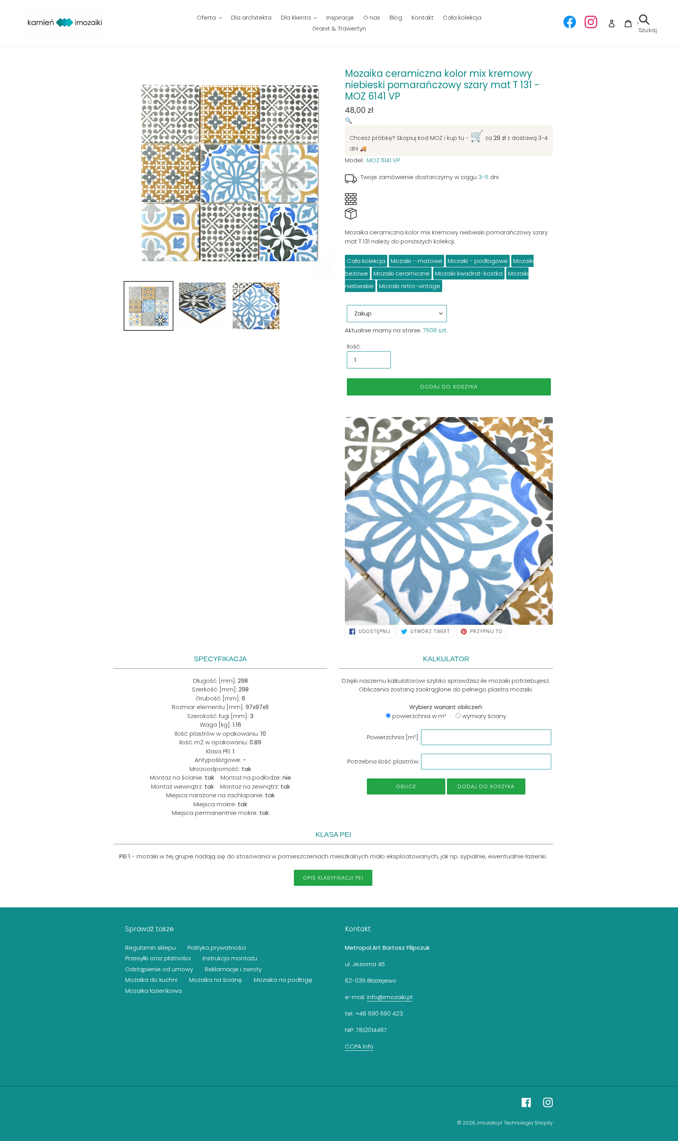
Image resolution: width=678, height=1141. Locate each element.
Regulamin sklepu (150, 947)
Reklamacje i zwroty (233, 969)
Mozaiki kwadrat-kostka (469, 273)
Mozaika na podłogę (283, 980)
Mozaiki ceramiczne (402, 273)
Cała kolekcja (366, 261)
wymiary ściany (484, 716)
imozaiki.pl (489, 1122)
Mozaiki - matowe (416, 261)
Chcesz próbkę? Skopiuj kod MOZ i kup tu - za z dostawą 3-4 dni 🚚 (449, 140)
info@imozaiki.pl (389, 997)
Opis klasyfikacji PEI (333, 878)
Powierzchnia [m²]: (393, 737)
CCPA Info (359, 1046)
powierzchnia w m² (419, 716)
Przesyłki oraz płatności (158, 958)
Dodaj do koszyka (486, 786)
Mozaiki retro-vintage (409, 286)
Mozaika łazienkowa (153, 991)
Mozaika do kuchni (151, 980)
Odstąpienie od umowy (159, 969)
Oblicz (406, 786)
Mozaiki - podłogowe (478, 261)
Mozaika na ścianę (215, 980)
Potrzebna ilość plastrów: (383, 761)
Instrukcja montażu (229, 958)
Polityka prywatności (217, 947)
